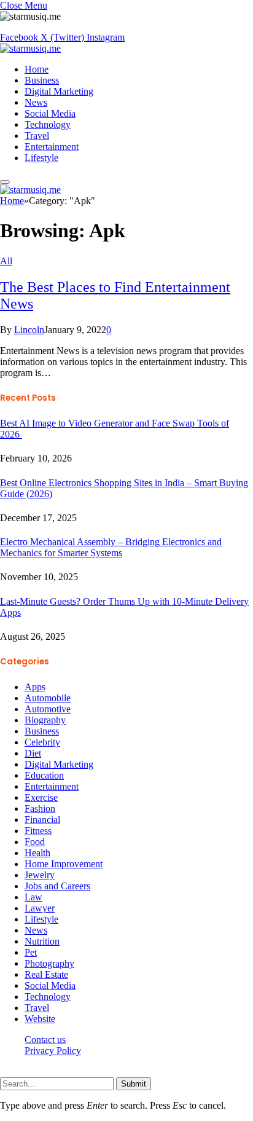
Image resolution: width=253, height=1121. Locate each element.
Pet (31, 952)
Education (44, 775)
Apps (35, 687)
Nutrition (42, 941)
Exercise (41, 797)
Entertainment (52, 146)
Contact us (45, 1039)
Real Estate (46, 974)
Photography (49, 963)
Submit (133, 1083)
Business (42, 80)
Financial (42, 819)
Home (37, 69)
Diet (33, 753)
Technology (48, 124)
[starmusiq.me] (30, 48)
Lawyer (40, 908)
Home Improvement (64, 864)
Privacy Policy (53, 1050)
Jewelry (40, 875)
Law (33, 897)
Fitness (38, 830)
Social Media (50, 113)
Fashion (40, 808)
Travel (37, 135)
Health (37, 853)
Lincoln (29, 329)
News (36, 102)
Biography (45, 720)
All (6, 261)
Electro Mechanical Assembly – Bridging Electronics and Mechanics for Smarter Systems (111, 547)
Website (40, 1018)
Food (35, 841)
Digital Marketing (59, 91)
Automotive (48, 709)
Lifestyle (41, 157)
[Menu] (5, 182)
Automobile (48, 698)
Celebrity (42, 742)
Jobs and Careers (57, 886)
